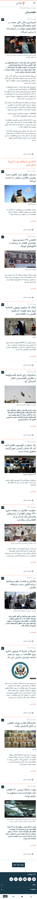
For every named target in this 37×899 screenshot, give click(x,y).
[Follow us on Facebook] (34, 879)
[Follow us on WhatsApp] (16, 879)
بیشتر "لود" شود (18, 865)
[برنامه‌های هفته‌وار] (13, 896)
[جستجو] (31, 896)
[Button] (28, 154)
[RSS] (11, 879)
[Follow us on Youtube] (25, 879)
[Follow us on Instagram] (20, 879)
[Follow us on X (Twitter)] (29, 879)
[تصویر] (22, 896)
